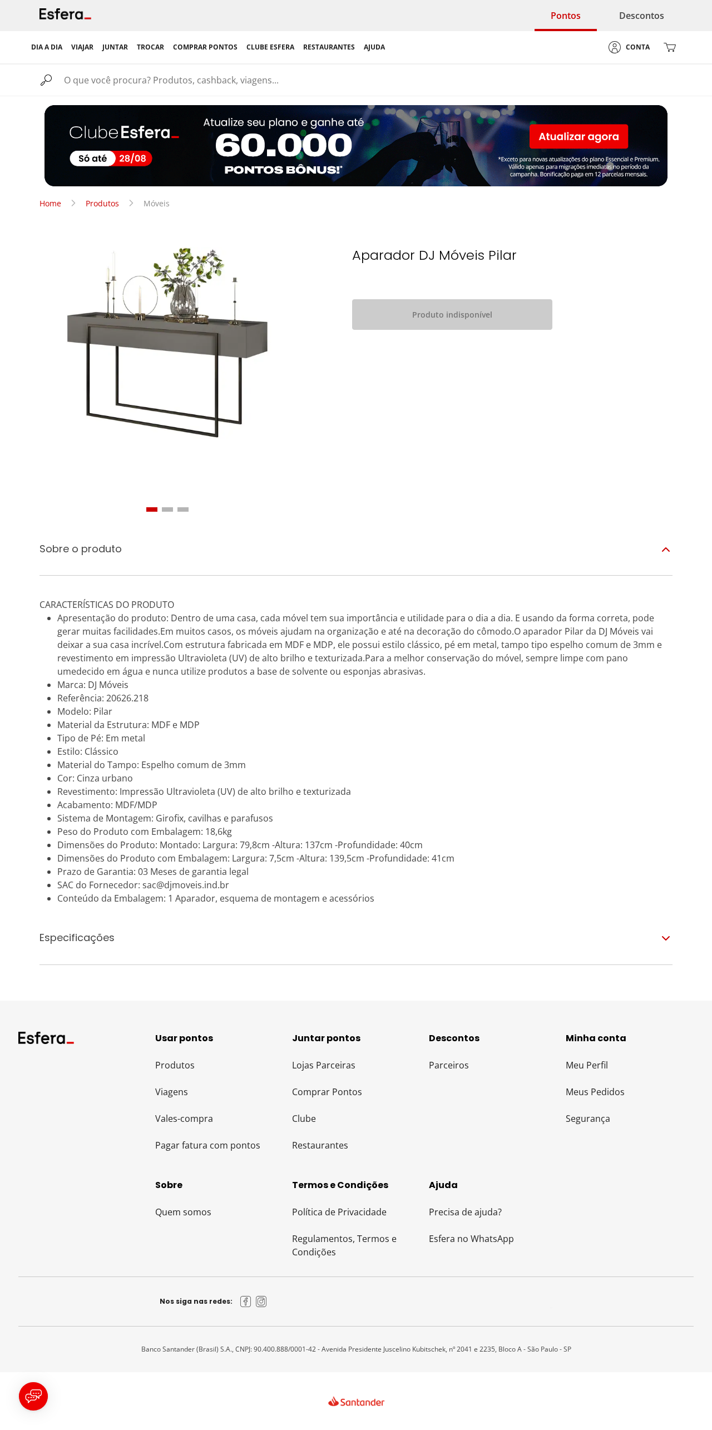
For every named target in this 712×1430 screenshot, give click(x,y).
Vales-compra (184, 1118)
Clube (304, 1118)
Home (50, 203)
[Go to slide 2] (167, 509)
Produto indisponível (452, 314)
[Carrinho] (670, 47)
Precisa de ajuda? (465, 1212)
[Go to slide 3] (183, 509)
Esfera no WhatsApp (471, 1239)
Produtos (102, 203)
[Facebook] (246, 1301)
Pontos (566, 15)
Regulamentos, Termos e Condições (344, 1245)
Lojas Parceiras (323, 1065)
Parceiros (449, 1065)
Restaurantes (320, 1145)
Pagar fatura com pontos (207, 1145)
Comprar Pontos (327, 1092)
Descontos (641, 15)
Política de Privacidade (339, 1212)
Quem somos (183, 1212)
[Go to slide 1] (151, 509)
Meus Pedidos (595, 1092)
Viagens (171, 1092)
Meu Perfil (587, 1065)
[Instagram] (261, 1301)
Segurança (588, 1118)
